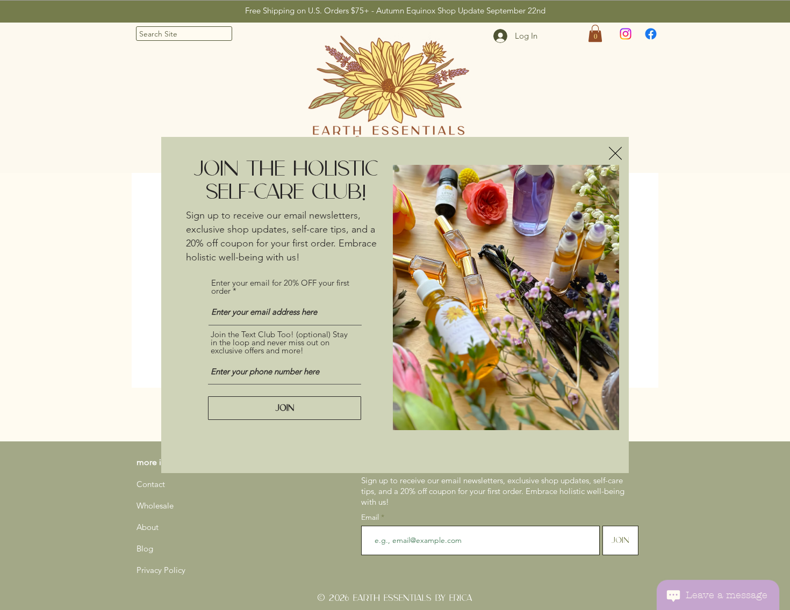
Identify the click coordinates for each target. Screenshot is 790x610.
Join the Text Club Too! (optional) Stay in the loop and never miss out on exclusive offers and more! (279, 342)
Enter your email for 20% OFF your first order (280, 287)
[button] (615, 153)
